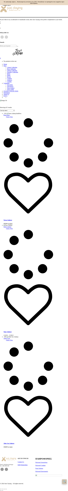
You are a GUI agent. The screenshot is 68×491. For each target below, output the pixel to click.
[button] (8, 117)
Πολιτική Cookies (40, 465)
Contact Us (21, 462)
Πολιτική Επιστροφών (41, 471)
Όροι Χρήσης (39, 468)
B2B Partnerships (23, 465)
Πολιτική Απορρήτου (41, 462)
